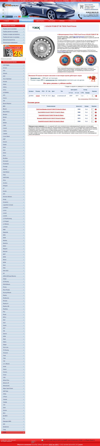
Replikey (5, 309)
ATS (4, 95)
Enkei (4, 153)
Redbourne (6, 298)
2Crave (5, 68)
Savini (4, 325)
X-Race (5, 396)
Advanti (5, 73)
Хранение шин (35, 78)
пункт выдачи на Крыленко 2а (90, 16)
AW (4, 100)
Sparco (5, 333)
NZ (4, 273)
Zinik (4, 407)
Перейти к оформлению (91, 9)
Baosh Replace (7, 103)
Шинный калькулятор (9, 40)
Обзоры (62, 21)
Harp (4, 174)
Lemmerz (5, 207)
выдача (91, 15)
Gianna (5, 169)
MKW (4, 257)
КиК (4, 424)
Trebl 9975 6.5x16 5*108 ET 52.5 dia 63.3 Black (51, 121)
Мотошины (52, 21)
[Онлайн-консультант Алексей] (3, 17)
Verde (4, 366)
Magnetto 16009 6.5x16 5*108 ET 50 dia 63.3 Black (51, 118)
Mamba (5, 240)
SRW (4, 336)
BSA (4, 120)
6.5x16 (38, 95)
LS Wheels (6, 224)
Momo (4, 259)
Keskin (5, 191)
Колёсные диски (27, 21)
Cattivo (5, 131)
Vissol (4, 374)
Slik (4, 331)
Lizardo (5, 216)
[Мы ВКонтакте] (9, 17)
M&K (4, 229)
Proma (5, 287)
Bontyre (5, 114)
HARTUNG (6, 177)
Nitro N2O (5, 270)
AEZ (4, 76)
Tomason (5, 353)
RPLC (4, 317)
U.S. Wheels (6, 363)
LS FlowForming (7, 218)
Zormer (5, 410)
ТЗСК (4, 432)
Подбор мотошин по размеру (11, 37)
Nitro (4, 268)
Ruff (4, 320)
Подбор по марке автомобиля (11, 34)
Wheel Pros (6, 380)
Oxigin (4, 279)
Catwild (5, 133)
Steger (5, 344)
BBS (4, 106)
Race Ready (6, 290)
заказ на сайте (54, 444)
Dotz (4, 150)
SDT (4, 328)
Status (4, 342)
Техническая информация (10, 42)
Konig (4, 199)
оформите (74, 0)
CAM (4, 125)
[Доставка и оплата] (65, 65)
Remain (5, 300)
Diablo (5, 144)
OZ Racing (6, 281)
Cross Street (6, 136)
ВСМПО (5, 416)
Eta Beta (5, 158)
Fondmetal (6, 163)
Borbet (5, 117)
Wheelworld (6, 385)
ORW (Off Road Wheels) (9, 276)
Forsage (5, 166)
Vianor (5, 369)
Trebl (4, 355)
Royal (4, 314)
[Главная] (3, 10)
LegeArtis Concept (8, 205)
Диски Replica (40, 21)
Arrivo (4, 90)
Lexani (5, 213)
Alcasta (5, 81)
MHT (4, 254)
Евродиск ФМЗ (7, 421)
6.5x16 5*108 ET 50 (62, 51)
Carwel (5, 128)
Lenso (4, 210)
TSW (4, 358)
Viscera (5, 372)
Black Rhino (6, 111)
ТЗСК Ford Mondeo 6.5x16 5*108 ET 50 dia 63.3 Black (51, 109)
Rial (4, 311)
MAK (4, 235)
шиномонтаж (50, 80)
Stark (4, 339)
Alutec (4, 84)
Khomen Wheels (7, 196)
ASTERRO (6, 92)
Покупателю (72, 21)
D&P (4, 139)
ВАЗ (4, 413)
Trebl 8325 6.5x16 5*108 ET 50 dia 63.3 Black (51, 115)
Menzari (5, 251)
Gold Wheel (6, 172)
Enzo (4, 155)
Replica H (5, 303)
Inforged (5, 185)
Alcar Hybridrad (7, 79)
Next (4, 265)
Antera (5, 87)
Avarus (5, 98)
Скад (4, 429)
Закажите (10, 0)
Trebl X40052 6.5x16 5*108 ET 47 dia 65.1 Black (51, 112)
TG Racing (6, 350)
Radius (5, 295)
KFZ (4, 194)
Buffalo (5, 122)
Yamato (5, 399)
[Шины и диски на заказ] (91, 65)
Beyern (5, 109)
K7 (3, 188)
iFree (4, 180)
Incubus (5, 183)
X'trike (4, 394)
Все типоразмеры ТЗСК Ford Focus (88, 99)
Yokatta (5, 402)
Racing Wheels (7, 292)
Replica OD (6, 306)
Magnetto (5, 232)
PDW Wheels (6, 284)
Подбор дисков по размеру (10, 31)
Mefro (4, 246)
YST (4, 405)
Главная (6, 21)
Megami (5, 248)
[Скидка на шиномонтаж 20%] (13, 56)
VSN (4, 377)
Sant (4, 322)
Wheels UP (6, 383)
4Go (4, 70)
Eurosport (5, 161)
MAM (4, 237)
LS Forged (6, 221)
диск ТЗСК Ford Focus (78, 36)
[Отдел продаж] (3, 13)
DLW (4, 147)
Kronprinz (5, 202)
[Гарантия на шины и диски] (78, 65)
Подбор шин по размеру (10, 29)
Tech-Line (5, 347)
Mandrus (5, 243)
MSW (4, 262)
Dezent (5, 142)
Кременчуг (6, 427)
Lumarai (5, 227)
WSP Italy (5, 391)
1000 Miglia (6, 65)
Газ (4, 418)
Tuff (4, 361)
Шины (15, 21)
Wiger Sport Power (8, 388)
